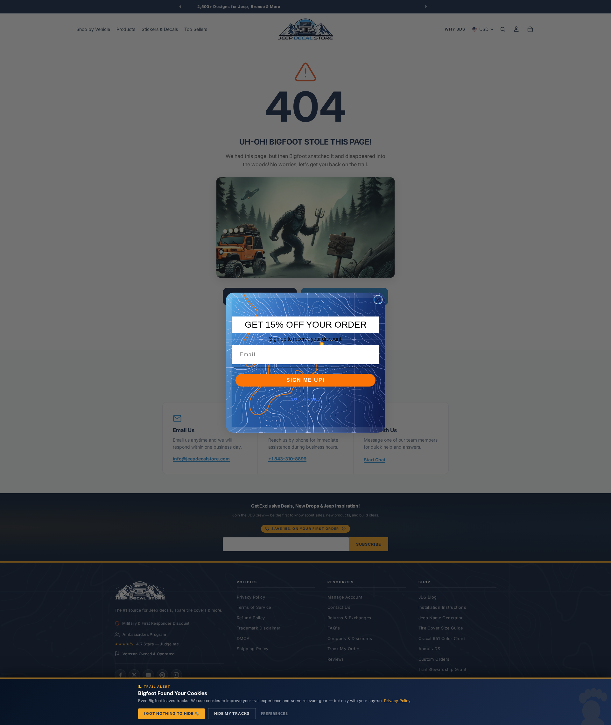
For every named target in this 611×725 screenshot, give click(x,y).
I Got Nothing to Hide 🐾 (171, 713)
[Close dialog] (378, 299)
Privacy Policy (397, 700)
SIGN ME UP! (305, 380)
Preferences (274, 713)
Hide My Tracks (232, 713)
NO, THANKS (306, 399)
